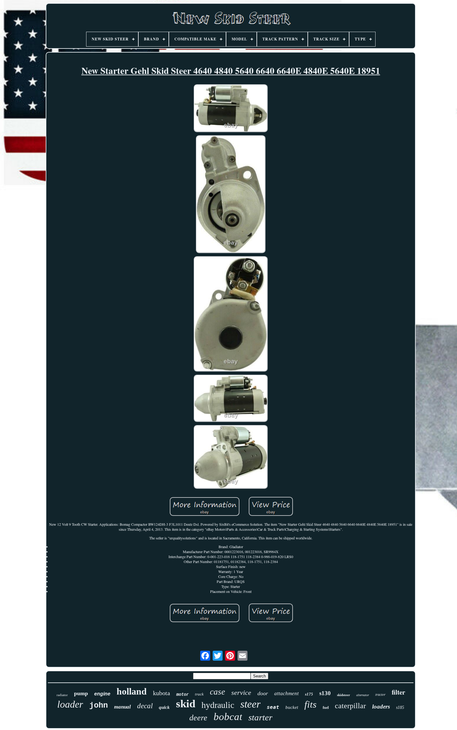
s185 (400, 707)
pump (81, 693)
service (241, 692)
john (98, 705)
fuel (326, 707)
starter (260, 717)
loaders (381, 706)
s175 (309, 694)
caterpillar (350, 706)
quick (164, 707)
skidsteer (343, 695)
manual (122, 707)
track (199, 694)
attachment (286, 693)
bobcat (228, 716)
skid (185, 704)
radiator (62, 695)
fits (310, 704)
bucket (291, 707)
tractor (380, 694)
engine (102, 693)
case (217, 691)
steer (250, 704)
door (262, 693)
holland (132, 691)
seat (273, 707)
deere (198, 717)
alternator (362, 695)
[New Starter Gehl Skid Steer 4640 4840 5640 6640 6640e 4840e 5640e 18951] (230, 108)
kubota (161, 693)
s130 (325, 693)
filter (398, 692)
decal (145, 706)
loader (70, 704)
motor (182, 694)
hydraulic (217, 705)
